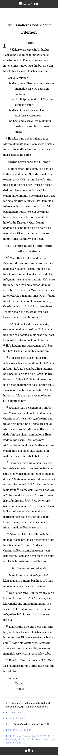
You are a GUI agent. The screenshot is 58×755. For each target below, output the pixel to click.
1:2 (8, 703)
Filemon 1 (28, 4)
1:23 (8, 730)
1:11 (8, 724)
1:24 (8, 736)
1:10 (8, 718)
